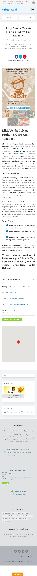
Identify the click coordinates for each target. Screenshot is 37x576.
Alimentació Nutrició (25, 44)
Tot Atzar (5, 516)
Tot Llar (5, 518)
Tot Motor (18, 518)
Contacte (23, 557)
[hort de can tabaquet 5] (24, 122)
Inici (10, 44)
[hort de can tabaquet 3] (29, 114)
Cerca (28, 17)
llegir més (5, 483)
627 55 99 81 (14, 293)
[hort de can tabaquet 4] (13, 122)
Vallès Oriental (19, 154)
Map (11, 17)
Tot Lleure (11, 518)
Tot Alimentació (15, 513)
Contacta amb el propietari (12, 319)
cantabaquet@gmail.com (17, 298)
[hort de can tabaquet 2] (18, 114)
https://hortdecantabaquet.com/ (19, 304)
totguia (18, 561)
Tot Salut (25, 518)
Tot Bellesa (12, 516)
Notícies (16, 557)
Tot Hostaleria (20, 516)
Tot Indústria (29, 516)
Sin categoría (6, 513)
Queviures (23, 46)
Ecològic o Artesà (14, 46)
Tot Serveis (6, 521)
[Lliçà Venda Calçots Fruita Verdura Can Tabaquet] (7, 114)
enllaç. (25, 536)
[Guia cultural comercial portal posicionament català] (9, 9)
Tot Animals (24, 513)
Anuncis (30, 557)
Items (15, 44)
